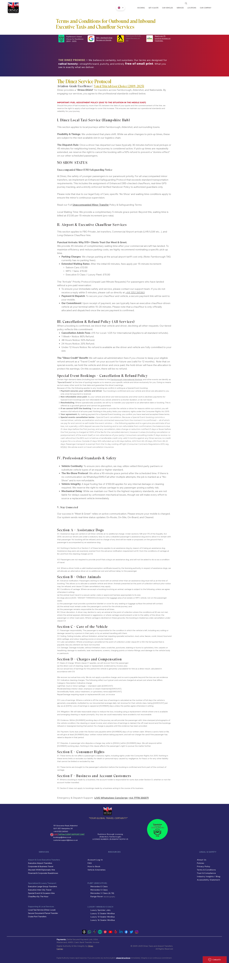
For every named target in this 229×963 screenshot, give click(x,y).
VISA (95, 939)
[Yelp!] (116, 932)
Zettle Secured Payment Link (79, 939)
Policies (200, 863)
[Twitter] (131, 932)
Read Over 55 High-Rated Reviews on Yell (133, 38)
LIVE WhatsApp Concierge (111, 797)
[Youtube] (110, 932)
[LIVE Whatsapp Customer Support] (89, 932)
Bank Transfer (86, 942)
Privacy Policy (203, 866)
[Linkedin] (121, 932)
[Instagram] (137, 932)
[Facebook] (126, 932)
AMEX (70, 942)
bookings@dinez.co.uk (62, 837)
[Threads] (84, 932)
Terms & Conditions (206, 870)
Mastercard (62, 942)
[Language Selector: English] (120, 7)
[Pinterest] (105, 932)
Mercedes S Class (99, 890)
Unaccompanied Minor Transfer (91, 204)
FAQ (90, 863)
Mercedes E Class (99, 886)
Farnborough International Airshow (126, 379)
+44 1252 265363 (135, 292)
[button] (167, 8)
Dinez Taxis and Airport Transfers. (158, 946)
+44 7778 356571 (138, 797)
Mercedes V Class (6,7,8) (102, 893)
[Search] (186, 3)
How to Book (94, 866)
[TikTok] (95, 932)
